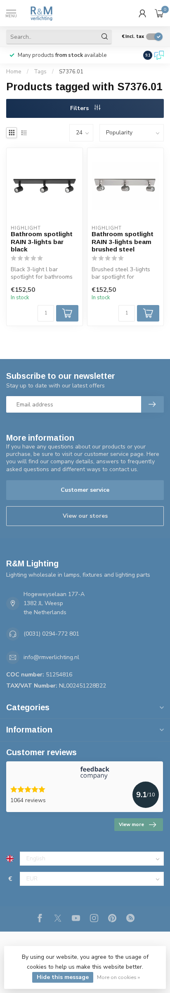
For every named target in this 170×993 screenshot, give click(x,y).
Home (13, 71)
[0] (159, 13)
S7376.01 (71, 71)
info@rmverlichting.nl (51, 657)
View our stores (85, 516)
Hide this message (63, 977)
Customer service (85, 490)
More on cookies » (118, 977)
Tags (40, 71)
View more (131, 824)
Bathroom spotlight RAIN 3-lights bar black (42, 241)
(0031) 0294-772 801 (51, 634)
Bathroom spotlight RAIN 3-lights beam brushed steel (122, 241)
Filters (80, 108)
